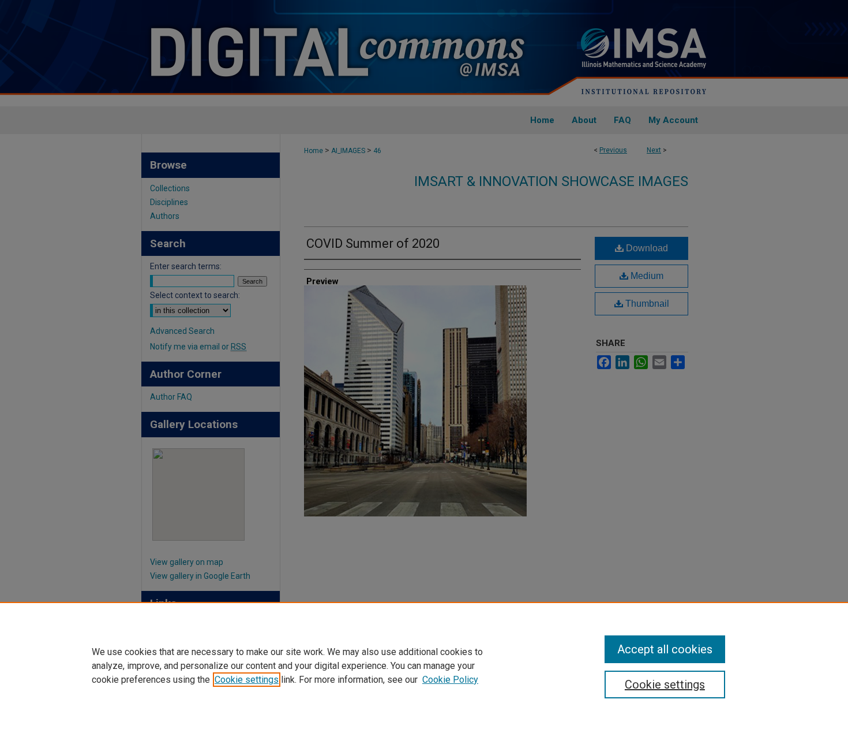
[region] (424, 665)
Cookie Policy (450, 679)
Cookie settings (247, 679)
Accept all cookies (664, 649)
